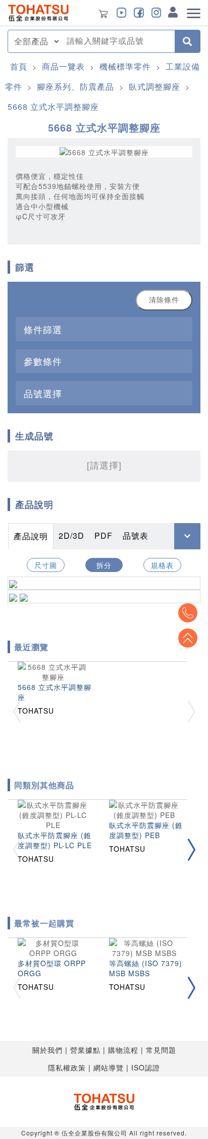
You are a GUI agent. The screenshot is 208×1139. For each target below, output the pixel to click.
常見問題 (161, 1050)
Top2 (188, 613)
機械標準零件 (125, 66)
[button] (191, 850)
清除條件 (164, 300)
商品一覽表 (63, 66)
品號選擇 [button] (43, 393)
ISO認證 (145, 1067)
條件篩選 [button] (43, 329)
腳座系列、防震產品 (75, 86)
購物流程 (123, 1050)
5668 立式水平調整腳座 (53, 106)
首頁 (18, 66)
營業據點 (85, 1050)
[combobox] (118, 41)
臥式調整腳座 (154, 86)
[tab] (104, 329)
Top (188, 638)
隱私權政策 (67, 1067)
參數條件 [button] (43, 360)
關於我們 (47, 1050)
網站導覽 (108, 1067)
